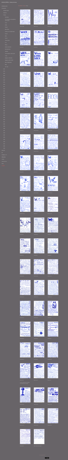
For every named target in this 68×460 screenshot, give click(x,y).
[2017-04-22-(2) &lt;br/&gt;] (39, 183)
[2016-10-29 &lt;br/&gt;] (25, 162)
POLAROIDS (4, 8)
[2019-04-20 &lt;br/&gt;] (25, 225)
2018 (4, 84)
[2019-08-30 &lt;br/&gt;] (39, 245)
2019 (4, 82)
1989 (4, 148)
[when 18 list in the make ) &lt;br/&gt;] (39, 436)
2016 (4, 88)
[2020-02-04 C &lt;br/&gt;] (25, 308)
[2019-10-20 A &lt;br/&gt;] (39, 266)
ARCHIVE (3, 150)
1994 (4, 137)
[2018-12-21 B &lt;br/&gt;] (53, 204)
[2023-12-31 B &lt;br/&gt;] (39, 415)
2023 (4, 73)
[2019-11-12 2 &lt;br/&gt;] (25, 287)
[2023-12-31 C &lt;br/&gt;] (53, 415)
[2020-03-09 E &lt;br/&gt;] (39, 308)
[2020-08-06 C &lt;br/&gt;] (39, 329)
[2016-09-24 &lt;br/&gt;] (25, 121)
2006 (4, 110)
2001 (4, 121)
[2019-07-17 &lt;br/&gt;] (53, 225)
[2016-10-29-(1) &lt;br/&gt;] (53, 141)
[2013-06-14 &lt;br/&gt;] (25, 37)
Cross (6, 22)
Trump (6, 55)
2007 (4, 108)
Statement (5, 12)
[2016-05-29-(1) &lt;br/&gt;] (53, 79)
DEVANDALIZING (4, 6)
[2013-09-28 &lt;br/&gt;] (39, 37)
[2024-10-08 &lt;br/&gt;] (25, 436)
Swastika (6, 51)
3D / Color (6, 66)
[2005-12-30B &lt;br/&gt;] (25, 16)
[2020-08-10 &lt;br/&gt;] (53, 329)
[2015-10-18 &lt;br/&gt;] (39, 79)
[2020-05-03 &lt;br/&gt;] (53, 308)
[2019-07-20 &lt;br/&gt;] (25, 245)
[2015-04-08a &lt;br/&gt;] (25, 58)
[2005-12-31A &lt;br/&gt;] (39, 16)
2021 (4, 77)
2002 (4, 119)
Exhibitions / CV (4, 154)
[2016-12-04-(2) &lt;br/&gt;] (53, 162)
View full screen (4, 161)
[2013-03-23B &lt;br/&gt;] (53, 16)
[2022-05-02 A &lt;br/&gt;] (25, 394)
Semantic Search (6, 10)
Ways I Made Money (8, 62)
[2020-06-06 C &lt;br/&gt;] (25, 329)
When (6, 64)
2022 (4, 75)
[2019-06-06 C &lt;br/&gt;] (39, 225)
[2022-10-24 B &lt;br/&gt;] (39, 394)
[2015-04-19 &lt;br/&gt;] (39, 58)
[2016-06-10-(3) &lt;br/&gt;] (39, 100)
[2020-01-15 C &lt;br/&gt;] (39, 287)
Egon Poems (7, 29)
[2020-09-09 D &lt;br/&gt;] (53, 349)
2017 (4, 86)
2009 (4, 104)
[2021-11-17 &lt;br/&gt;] (53, 370)
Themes (24, 5)
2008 (4, 106)
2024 (4, 71)
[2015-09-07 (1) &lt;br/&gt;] (25, 79)
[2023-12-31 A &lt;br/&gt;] (25, 415)
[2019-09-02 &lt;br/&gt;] (53, 245)
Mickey (6, 44)
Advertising (7, 17)
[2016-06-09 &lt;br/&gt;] (25, 100)
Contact (3, 159)
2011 (4, 99)
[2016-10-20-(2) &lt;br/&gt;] (39, 121)
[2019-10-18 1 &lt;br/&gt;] (25, 266)
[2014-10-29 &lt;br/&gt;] (53, 37)
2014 (4, 93)
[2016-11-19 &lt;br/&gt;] (39, 162)
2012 (4, 97)
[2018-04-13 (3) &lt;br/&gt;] (25, 204)
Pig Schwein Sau (7, 49)
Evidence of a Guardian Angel (9, 31)
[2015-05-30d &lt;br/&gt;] (53, 58)
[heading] (5, 2)
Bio (2, 152)
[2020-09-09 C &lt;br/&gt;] (39, 349)
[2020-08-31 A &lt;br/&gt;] (25, 349)
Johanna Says (7, 40)
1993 (4, 139)
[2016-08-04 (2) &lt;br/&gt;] (53, 100)
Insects (6, 38)
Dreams (6, 27)
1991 (4, 143)
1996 (4, 132)
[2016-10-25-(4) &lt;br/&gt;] (25, 141)
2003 (4, 117)
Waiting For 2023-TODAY (9, 60)
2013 (4, 95)
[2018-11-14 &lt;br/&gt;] (39, 204)
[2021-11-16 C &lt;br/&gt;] (39, 370)
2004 (4, 115)
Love (6, 42)
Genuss (6, 33)
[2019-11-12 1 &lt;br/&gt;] (53, 266)
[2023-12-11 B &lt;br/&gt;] (53, 394)
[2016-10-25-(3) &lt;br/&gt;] (53, 121)
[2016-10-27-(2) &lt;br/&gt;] (39, 141)
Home (3, 163)
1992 (4, 141)
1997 (4, 130)
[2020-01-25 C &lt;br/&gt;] (53, 287)
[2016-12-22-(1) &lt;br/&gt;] (25, 183)
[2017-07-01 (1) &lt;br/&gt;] (53, 183)
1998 (4, 128)
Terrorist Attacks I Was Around (10, 53)
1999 (4, 126)
